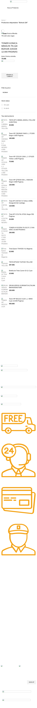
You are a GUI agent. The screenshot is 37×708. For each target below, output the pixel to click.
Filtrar (5, 92)
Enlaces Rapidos (7, 568)
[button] (9, 76)
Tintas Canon (5, 605)
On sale (6, 105)
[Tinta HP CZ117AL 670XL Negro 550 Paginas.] (4, 218)
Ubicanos (4, 654)
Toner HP (4, 578)
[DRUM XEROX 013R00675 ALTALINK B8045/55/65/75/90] (4, 290)
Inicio (3, 20)
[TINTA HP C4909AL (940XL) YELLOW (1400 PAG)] (4, 124)
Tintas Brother (5, 602)
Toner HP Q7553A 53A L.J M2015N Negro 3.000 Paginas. (21, 181)
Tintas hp (3, 596)
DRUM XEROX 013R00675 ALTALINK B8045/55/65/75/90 (22, 286)
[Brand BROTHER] (11, 406)
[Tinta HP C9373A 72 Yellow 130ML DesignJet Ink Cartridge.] (4, 205)
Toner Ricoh (4, 588)
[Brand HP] (14, 377)
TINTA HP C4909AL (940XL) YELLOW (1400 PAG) (22, 121)
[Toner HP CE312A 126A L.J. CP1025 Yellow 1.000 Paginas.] (4, 166)
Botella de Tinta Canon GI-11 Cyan (20, 270)
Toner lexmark (5, 584)
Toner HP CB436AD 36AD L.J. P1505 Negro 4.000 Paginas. (22, 134)
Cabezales (4, 633)
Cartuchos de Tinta (6, 623)
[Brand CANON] (9, 399)
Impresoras (4, 617)
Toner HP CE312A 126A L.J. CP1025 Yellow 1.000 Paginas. (21, 157)
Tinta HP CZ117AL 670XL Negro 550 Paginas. (21, 215)
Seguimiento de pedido (8, 657)
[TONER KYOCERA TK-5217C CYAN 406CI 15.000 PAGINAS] (4, 236)
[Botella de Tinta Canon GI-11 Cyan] (4, 276)
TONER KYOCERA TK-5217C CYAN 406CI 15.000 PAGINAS (21, 228)
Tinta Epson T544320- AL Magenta (20, 249)
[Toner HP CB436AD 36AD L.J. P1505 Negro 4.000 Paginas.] (4, 142)
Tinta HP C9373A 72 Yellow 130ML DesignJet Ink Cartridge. (21, 202)
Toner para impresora (7, 620)
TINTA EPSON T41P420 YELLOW (20, 262)
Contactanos (5, 651)
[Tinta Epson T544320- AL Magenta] (4, 253)
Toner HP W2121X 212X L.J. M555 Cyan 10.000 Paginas (21, 300)
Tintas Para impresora (7, 626)
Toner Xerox (4, 581)
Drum (2, 630)
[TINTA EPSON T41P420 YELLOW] (4, 264)
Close (4, 33)
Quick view (3, 81)
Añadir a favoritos (3, 70)
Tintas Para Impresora (9, 593)
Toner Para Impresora (7, 572)
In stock (6, 108)
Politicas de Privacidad (7, 641)
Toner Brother (5, 575)
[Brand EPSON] (18, 390)
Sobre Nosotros (7, 638)
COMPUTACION (6, 614)
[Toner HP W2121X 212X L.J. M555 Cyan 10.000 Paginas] (4, 303)
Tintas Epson (5, 599)
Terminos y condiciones (8, 648)
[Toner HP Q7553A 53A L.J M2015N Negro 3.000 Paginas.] (4, 188)
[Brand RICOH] (9, 367)
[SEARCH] (28, 8)
